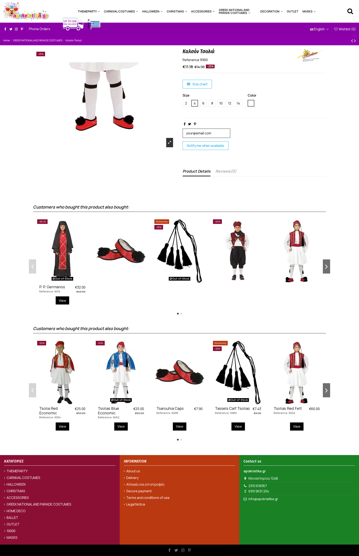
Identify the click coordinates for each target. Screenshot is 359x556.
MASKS (12, 537)
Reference (191, 60)
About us (133, 471)
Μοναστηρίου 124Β (263, 478)
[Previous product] (352, 40)
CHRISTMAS (16, 491)
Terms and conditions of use (148, 497)
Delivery (132, 477)
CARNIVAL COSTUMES (23, 477)
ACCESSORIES (18, 497)
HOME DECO (16, 511)
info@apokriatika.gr (263, 499)
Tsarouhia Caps (170, 408)
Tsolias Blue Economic (108, 410)
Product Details (196, 171)
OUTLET (13, 524)
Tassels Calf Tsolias (232, 408)
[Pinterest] (195, 124)
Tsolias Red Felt (288, 408)
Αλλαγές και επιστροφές (145, 484)
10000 (11, 531)
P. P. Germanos (52, 286)
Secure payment (139, 491)
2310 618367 (257, 486)
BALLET (12, 517)
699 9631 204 (258, 491)
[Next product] (355, 40)
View (62, 300)
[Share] (185, 124)
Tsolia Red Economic (48, 410)
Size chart (200, 84)
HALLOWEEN (16, 484)
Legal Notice (135, 504)
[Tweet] (189, 124)
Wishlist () (347, 29)
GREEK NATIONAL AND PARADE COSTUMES (39, 504)
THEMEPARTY (17, 471)
